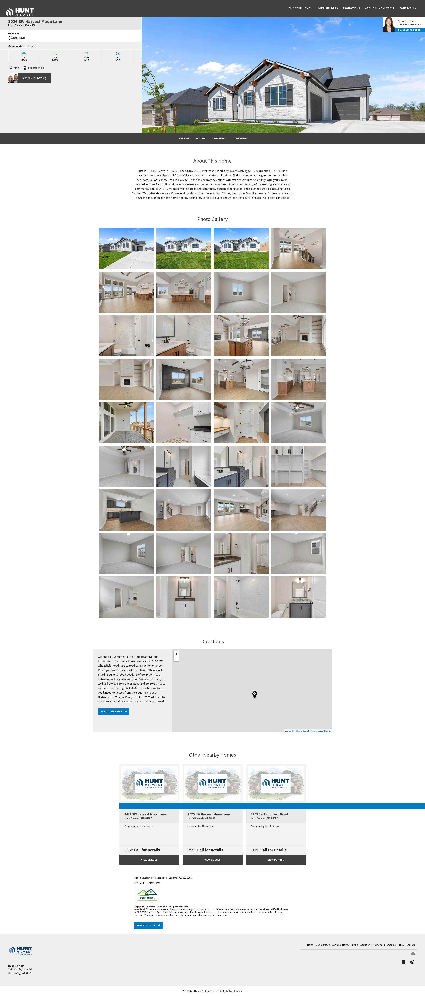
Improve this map (323, 731)
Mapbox (297, 730)
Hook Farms (30, 46)
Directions (219, 138)
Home (310, 944)
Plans (355, 944)
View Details (149, 859)
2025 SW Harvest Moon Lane (209, 816)
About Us (365, 944)
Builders (377, 944)
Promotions (351, 8)
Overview (183, 138)
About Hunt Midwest (380, 8)
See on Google (112, 711)
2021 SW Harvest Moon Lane (145, 816)
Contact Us (408, 8)
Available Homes (341, 944)
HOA (401, 944)
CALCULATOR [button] (35, 67)
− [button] (176, 659)
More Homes (240, 138)
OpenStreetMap (309, 730)
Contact (410, 944)
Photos (200, 138)
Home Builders (327, 8)
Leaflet (288, 730)
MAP (16, 67)
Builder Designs (234, 991)
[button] (71, 79)
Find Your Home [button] (299, 8)
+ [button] (176, 654)
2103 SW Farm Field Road (269, 816)
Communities (323, 944)
